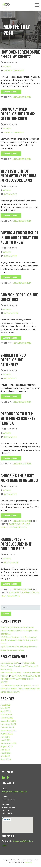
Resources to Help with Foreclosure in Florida (18, 418)
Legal (4, 845)
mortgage (7, 527)
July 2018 (5, 749)
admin (7, 66)
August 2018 (7, 746)
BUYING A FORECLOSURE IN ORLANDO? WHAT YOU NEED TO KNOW (19, 237)
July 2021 (5, 736)
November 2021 (8, 724)
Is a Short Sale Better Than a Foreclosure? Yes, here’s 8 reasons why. (19, 666)
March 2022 (6, 714)
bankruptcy (16, 592)
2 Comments (11, 313)
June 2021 (5, 740)
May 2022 (5, 708)
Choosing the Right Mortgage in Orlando (19, 478)
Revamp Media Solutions (23, 841)
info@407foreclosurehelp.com (14, 791)
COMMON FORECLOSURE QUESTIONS (19, 297)
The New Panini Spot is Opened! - (16, 685)
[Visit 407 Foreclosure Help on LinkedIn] (3, 778)
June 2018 (5, 753)
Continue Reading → (11, 91)
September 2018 (8, 743)
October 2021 (7, 727)
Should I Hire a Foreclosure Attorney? (13, 359)
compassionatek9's (10, 663)
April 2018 (6, 759)
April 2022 (6, 711)
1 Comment (10, 194)
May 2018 (5, 756)
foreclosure (16, 524)
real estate (20, 527)
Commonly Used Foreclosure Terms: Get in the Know (18, 113)
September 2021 (8, 730)
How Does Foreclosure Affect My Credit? (20, 54)
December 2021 (8, 720)
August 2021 (7, 733)
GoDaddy (28, 862)
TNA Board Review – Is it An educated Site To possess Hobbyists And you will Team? (19, 640)
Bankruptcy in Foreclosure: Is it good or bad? (16, 543)
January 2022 (7, 717)
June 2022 (5, 704)
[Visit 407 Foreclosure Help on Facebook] (8, 778)
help (27, 524)
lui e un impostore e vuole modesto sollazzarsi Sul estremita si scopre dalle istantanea (19, 630)
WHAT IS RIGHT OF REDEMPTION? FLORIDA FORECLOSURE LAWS (18, 175)
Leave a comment (14, 70)
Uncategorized (22, 97)
